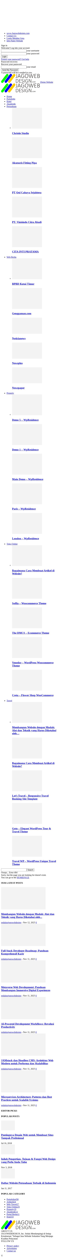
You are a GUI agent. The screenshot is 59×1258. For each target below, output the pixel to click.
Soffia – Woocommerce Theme (29, 603)
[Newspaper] (27, 382)
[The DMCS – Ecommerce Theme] (27, 627)
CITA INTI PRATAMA (25, 251)
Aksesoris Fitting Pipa (24, 162)
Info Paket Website (15, 41)
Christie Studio (20, 133)
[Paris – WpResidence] (27, 503)
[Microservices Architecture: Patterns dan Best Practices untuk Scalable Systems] (23, 1091)
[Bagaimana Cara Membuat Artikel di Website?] (27, 565)
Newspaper (18, 387)
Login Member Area (15, 38)
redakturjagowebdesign (11, 922)
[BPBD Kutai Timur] (27, 278)
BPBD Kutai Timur (23, 283)
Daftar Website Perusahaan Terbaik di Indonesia (28, 1183)
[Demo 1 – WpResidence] (27, 444)
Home (9, 96)
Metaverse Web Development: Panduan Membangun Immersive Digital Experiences (25, 989)
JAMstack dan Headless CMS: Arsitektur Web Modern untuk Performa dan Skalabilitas (27, 1062)
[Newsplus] (27, 358)
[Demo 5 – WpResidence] (27, 414)
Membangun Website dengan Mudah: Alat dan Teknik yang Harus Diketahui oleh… (34, 730)
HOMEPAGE (23, 877)
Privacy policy (13, 1246)
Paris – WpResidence (24, 508)
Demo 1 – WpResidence (25, 449)
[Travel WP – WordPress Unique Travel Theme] (27, 856)
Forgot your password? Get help (15, 59)
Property (10, 393)
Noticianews (19, 338)
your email (31, 67)
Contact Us (11, 36)
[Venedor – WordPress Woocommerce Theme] (27, 657)
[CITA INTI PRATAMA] (27, 246)
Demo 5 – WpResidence (25, 419)
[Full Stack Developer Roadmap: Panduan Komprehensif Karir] (23, 945)
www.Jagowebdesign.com (18, 33)
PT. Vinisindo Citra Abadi (27, 222)
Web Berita (11, 257)
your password (32, 53)
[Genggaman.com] (27, 308)
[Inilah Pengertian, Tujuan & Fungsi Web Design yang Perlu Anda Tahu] (8, 1153)
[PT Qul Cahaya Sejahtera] (27, 187)
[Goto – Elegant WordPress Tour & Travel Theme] (27, 823)
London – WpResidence (25, 538)
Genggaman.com (21, 313)
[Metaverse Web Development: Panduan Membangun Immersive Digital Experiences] (23, 982)
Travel (9, 700)
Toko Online (12, 544)
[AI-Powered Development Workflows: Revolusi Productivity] (23, 1018)
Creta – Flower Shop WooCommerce (33, 695)
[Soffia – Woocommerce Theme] (27, 598)
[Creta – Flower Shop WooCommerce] (27, 690)
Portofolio (11, 99)
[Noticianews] (27, 333)
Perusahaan (11, 106)
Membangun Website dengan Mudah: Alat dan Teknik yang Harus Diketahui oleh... (27, 916)
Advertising (12, 1248)
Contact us (11, 1251)
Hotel (9, 101)
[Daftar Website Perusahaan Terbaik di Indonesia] (8, 1178)
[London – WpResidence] (27, 533)
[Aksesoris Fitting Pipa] (27, 157)
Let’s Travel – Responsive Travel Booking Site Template (30, 797)
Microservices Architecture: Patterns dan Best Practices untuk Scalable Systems (26, 1098)
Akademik (11, 104)
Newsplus (17, 363)
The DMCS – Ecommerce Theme (30, 632)
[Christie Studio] (27, 128)
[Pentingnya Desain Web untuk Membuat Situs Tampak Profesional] (8, 1129)
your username (32, 50)
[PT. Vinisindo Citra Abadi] (27, 216)
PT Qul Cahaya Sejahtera (26, 192)
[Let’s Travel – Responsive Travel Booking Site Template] (27, 790)
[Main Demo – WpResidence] (27, 474)
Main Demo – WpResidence (27, 479)
